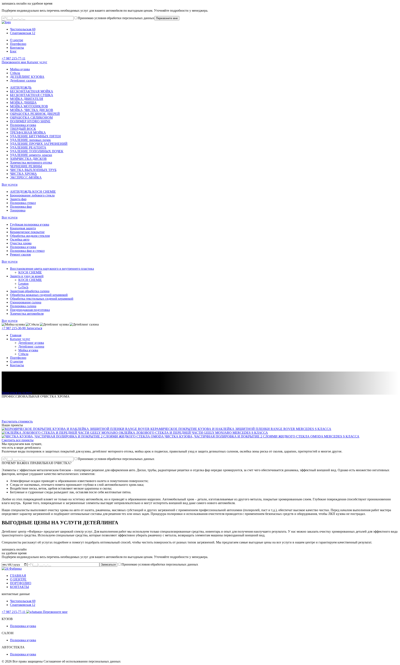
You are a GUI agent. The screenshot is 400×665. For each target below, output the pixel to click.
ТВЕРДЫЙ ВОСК (23, 129)
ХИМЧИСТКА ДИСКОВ (28, 158)
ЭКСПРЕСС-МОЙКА (26, 177)
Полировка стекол (23, 203)
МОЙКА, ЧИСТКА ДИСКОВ (31, 110)
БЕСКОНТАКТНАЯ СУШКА (31, 95)
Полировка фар (21, 206)
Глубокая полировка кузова (29, 224)
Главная (15, 335)
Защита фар (18, 199)
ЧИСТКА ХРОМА (23, 173)
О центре (16, 40)
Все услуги (10, 184)
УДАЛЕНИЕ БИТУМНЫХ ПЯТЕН (35, 136)
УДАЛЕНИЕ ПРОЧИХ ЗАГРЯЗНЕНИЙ (39, 143)
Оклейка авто (19, 239)
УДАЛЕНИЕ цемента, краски (31, 155)
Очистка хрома (20, 243)
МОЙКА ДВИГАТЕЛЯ (26, 99)
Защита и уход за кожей (27, 276)
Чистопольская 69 (22, 29)
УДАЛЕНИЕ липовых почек (30, 140)
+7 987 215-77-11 (13, 58)
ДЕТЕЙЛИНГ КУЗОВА (27, 76)
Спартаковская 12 (22, 33)
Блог (13, 51)
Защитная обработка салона (29, 291)
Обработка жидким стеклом (30, 235)
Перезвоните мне (14, 62)
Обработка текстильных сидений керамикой (41, 298)
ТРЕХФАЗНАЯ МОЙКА (28, 132)
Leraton (23, 283)
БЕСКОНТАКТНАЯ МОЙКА (31, 91)
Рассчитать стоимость (17, 421)
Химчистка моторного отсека (31, 162)
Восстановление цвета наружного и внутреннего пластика (52, 268)
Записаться (34, 328)
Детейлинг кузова (31, 342)
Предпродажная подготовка (30, 310)
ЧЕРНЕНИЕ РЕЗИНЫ (26, 166)
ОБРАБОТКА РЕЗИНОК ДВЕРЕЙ (35, 114)
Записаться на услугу (17, 392)
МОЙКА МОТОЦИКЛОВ (29, 106)
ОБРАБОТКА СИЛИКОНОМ (31, 117)
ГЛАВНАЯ (18, 575)
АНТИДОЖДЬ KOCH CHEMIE (33, 191)
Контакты (17, 47)
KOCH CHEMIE (30, 272)
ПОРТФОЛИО (20, 583)
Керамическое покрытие (27, 232)
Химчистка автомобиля (27, 313)
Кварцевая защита (23, 228)
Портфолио (18, 44)
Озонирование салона (25, 302)
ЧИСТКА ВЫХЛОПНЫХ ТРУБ (33, 170)
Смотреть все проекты (18, 440)
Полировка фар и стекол (27, 250)
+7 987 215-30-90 (14, 328)
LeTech (23, 287)
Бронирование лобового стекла (32, 195)
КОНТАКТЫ (19, 587)
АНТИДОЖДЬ (20, 87)
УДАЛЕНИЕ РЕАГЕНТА (28, 147)
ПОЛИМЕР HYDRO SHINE (30, 121)
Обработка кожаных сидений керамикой (39, 295)
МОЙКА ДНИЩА (23, 102)
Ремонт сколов (20, 254)
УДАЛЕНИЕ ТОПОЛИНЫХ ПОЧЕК (36, 151)
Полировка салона (23, 306)
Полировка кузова (23, 125)
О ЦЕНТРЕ (18, 579)
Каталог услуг (37, 62)
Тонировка (17, 210)
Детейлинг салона (23, 80)
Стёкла (15, 73)
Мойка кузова (20, 69)
